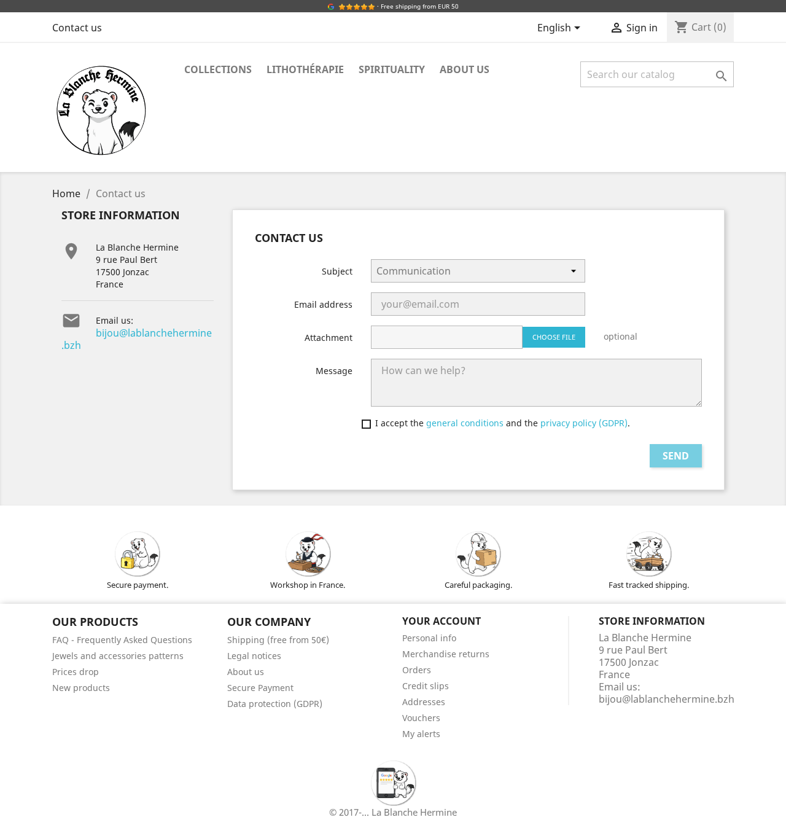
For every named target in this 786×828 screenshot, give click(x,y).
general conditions (466, 423)
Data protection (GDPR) (274, 703)
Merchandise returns (445, 654)
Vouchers (421, 718)
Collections (218, 69)
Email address (323, 304)
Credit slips (425, 686)
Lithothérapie (305, 69)
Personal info (429, 638)
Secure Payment (260, 687)
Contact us (77, 27)
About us (464, 69)
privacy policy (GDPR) (584, 423)
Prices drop (75, 672)
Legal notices (254, 656)
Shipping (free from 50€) (278, 640)
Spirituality (392, 69)
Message (334, 371)
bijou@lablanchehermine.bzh (136, 339)
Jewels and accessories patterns (118, 656)
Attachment (328, 337)
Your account (441, 621)
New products (81, 687)
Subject (337, 271)
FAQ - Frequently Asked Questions (122, 640)
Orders (416, 670)
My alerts (421, 734)
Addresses (423, 702)
